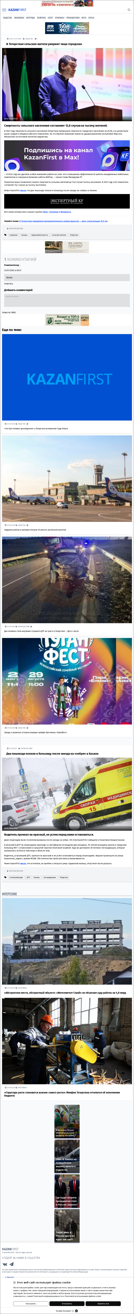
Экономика (19, 17)
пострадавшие (50, 877)
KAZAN (17, 10)
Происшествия (73, 17)
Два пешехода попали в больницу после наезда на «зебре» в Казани (52, 753)
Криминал (59, 17)
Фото (84, 17)
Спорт (50, 17)
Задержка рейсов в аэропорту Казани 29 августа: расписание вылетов (35, 529)
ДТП (28, 877)
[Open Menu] (4, 10)
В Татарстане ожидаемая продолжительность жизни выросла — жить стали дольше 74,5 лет (63, 221)
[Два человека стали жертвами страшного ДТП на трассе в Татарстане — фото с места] (67, 580)
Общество (7, 17)
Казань (24, 235)
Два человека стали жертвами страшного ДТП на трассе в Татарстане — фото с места (41, 631)
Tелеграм (53, 212)
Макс (45, 212)
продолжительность (39, 235)
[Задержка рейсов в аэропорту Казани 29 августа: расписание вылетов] (67, 478)
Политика (41, 17)
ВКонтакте (66, 212)
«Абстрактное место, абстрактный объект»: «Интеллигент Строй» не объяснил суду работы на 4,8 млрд (65, 992)
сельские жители (59, 235)
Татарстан (74, 235)
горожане (13, 235)
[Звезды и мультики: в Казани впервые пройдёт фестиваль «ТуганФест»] (67, 681)
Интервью (30, 17)
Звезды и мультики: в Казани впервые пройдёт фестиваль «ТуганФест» (35, 732)
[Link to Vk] (5, 1265)
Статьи (91, 17)
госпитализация (16, 877)
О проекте (9, 1277)
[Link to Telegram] (11, 1265)
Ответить (8, 283)
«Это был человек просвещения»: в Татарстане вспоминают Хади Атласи (36, 428)
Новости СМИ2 (9, 312)
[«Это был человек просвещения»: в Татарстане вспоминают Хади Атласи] (67, 377)
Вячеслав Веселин (16, 228)
